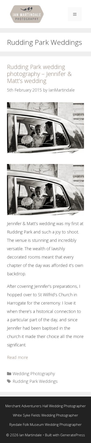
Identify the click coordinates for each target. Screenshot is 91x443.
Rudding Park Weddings (35, 381)
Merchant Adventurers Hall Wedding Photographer (45, 406)
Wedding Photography (34, 373)
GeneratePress (72, 435)
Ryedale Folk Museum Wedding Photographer (45, 424)
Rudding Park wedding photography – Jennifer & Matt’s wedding (39, 74)
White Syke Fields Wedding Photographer (45, 415)
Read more (17, 357)
